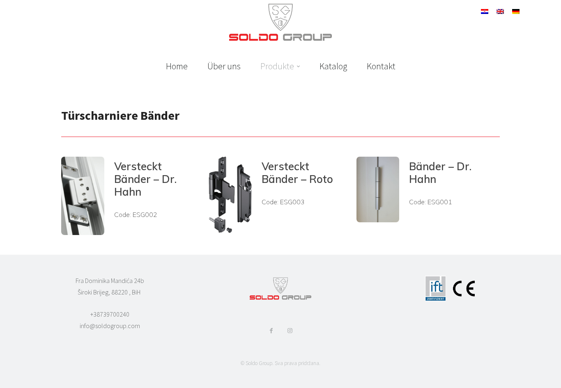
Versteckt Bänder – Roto (297, 173)
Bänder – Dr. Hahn (440, 173)
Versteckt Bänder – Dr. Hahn (145, 179)
